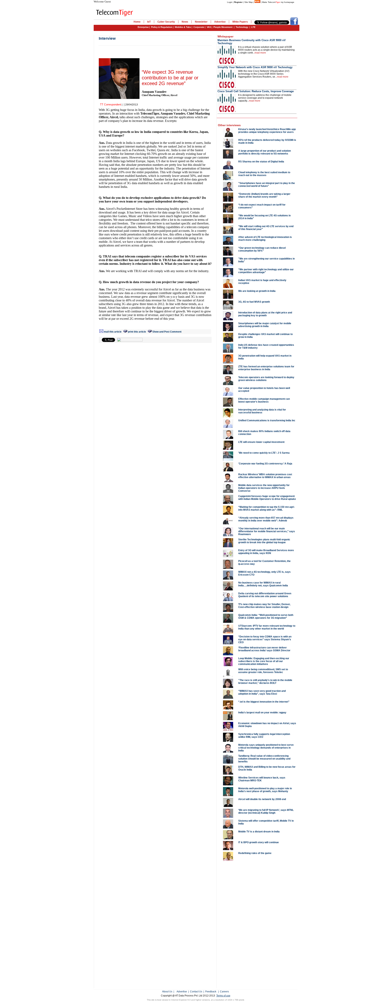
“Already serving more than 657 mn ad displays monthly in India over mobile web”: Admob (265, 519)
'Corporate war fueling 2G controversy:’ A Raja (265, 463)
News (185, 21)
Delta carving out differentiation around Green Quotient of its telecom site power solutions (264, 595)
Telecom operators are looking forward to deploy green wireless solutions (266, 379)
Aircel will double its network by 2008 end (262, 799)
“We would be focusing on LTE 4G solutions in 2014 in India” (264, 217)
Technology (242, 27)
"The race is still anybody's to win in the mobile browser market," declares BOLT (265, 681)
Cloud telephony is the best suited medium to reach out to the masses (264, 174)
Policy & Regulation (161, 27)
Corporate (198, 27)
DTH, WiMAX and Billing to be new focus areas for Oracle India (266, 768)
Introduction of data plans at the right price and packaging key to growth (265, 314)
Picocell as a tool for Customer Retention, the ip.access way (264, 562)
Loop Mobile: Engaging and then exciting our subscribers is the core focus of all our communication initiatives (263, 661)
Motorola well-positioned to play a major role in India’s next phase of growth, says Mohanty (265, 790)
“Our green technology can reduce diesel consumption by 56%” (262, 249)
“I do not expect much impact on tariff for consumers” (262, 206)
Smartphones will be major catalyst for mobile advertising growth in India (264, 325)
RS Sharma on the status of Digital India (261, 161)
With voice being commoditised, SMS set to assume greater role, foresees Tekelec (263, 671)
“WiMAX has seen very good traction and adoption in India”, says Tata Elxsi (262, 692)
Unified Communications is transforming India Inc (266, 420)
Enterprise (143, 27)
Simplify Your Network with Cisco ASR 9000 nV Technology (254, 67)
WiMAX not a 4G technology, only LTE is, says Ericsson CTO (264, 573)
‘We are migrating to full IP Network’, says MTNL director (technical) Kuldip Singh (266, 811)
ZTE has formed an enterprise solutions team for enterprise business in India (266, 368)
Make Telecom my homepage (278, 2)
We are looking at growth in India (257, 291)
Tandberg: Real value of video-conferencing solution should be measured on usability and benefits (264, 758)
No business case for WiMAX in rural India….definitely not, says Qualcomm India (263, 584)
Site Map (248, 2)
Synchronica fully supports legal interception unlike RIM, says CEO (264, 735)
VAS (209, 27)
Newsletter (201, 21)
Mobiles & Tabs (183, 27)
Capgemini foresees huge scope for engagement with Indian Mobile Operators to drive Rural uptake (267, 497)
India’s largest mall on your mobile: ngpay (262, 712)
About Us (167, 991)
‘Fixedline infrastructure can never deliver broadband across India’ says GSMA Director (264, 649)
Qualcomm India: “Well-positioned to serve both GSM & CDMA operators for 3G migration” (265, 616)
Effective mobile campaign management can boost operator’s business (264, 400)
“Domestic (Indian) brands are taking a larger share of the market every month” (264, 195)
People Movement (223, 27)
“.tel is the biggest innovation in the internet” (263, 701)
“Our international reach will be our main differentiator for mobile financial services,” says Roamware (266, 531)
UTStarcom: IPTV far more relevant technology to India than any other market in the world (266, 627)
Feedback (210, 991)
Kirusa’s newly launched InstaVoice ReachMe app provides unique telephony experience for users (267, 131)
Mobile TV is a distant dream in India (259, 831)
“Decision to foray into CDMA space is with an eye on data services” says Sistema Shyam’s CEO (264, 639)
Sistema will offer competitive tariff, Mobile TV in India (266, 822)
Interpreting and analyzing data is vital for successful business (262, 411)
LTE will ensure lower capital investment (261, 442)
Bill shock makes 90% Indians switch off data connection (264, 433)
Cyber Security (166, 21)
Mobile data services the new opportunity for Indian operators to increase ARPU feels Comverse (264, 488)
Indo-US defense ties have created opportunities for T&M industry (266, 346)
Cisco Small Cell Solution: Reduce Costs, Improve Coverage (255, 91)
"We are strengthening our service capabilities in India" (266, 260)
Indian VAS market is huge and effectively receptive (262, 282)
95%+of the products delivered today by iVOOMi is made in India (267, 141)
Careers (224, 991)
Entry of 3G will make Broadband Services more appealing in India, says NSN (266, 552)
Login (229, 2)
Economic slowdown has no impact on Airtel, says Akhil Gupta (267, 725)
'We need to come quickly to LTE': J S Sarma (264, 452)
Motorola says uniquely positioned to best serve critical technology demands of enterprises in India (266, 747)
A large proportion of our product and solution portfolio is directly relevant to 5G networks (264, 152)
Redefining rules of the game (254, 853)
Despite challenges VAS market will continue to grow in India (265, 335)
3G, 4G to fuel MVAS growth (254, 301)
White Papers (240, 21)
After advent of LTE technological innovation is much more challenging (265, 238)
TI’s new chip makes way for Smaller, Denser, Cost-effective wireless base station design (264, 606)
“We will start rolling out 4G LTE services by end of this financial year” (265, 228)
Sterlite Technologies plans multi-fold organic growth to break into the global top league (264, 541)
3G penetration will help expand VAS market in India (264, 357)
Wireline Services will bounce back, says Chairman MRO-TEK (261, 779)
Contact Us (196, 991)
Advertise (220, 21)
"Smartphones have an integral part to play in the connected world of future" (266, 184)
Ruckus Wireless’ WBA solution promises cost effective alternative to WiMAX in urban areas (265, 476)
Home (137, 21)
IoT (149, 21)
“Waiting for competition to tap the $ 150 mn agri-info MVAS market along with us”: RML (266, 508)
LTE (253, 27)
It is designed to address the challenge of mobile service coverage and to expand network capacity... (264, 98)
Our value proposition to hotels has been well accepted (264, 389)
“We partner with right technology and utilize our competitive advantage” (266, 271)
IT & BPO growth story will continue (258, 842)
